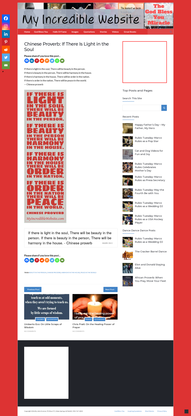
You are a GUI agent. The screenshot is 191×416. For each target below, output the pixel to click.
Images (75, 31)
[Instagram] (6, 26)
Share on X (107, 243)
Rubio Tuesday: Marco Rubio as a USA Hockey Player (149, 219)
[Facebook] (26, 60)
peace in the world (88, 272)
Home (27, 31)
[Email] (62, 60)
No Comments (30, 331)
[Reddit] (42, 60)
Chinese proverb (54, 272)
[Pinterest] (37, 60)
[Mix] (47, 60)
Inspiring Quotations (135, 411)
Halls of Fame (60, 31)
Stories (103, 31)
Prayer (88, 319)
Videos (115, 31)
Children (40, 319)
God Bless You (41, 31)
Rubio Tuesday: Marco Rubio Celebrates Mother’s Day (148, 167)
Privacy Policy (162, 411)
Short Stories (149, 411)
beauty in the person (37, 272)
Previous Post (33, 289)
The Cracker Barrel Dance (151, 251)
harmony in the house (70, 272)
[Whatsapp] (57, 60)
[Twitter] (52, 60)
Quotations (89, 31)
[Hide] (3, 72)
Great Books (130, 31)
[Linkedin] (31, 60)
